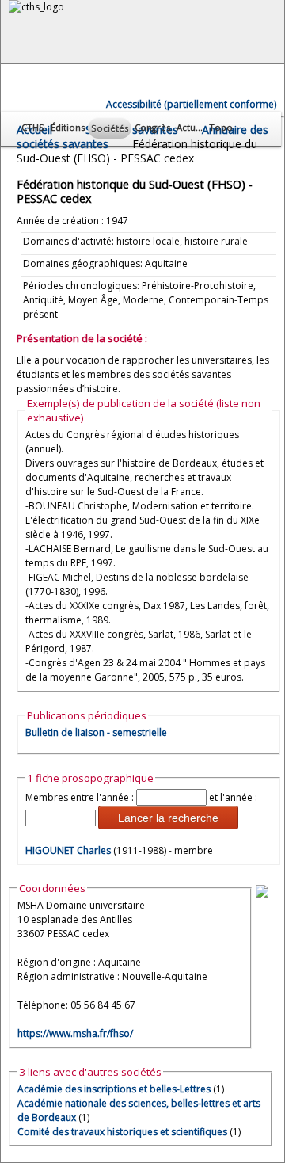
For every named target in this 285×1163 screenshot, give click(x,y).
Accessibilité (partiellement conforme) (191, 104)
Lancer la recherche (168, 817)
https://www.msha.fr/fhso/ (75, 1033)
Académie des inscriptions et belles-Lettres (114, 1089)
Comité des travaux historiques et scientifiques (122, 1131)
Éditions (68, 127)
